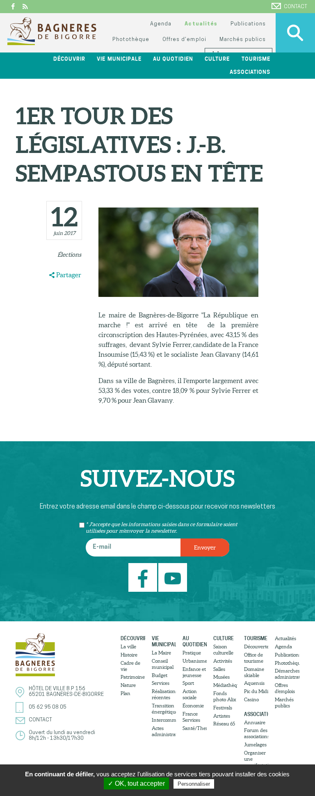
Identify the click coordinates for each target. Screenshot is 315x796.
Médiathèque (225, 685)
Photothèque (130, 39)
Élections (69, 254)
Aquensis (254, 683)
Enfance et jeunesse (194, 672)
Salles (219, 669)
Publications (248, 24)
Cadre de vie (130, 666)
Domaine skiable (254, 672)
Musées (221, 677)
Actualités (201, 24)
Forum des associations (256, 733)
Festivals (222, 707)
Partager (68, 274)
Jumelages (255, 744)
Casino (251, 699)
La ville (128, 646)
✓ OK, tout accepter (136, 783)
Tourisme (255, 638)
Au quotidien (195, 641)
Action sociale (190, 694)
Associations (256, 714)
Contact (295, 6)
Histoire (129, 654)
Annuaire (254, 722)
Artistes (221, 715)
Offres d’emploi (184, 39)
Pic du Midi (256, 691)
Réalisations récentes (164, 694)
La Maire (161, 652)
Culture (223, 638)
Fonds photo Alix (224, 696)
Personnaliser (194, 784)
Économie (193, 705)
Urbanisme (195, 661)
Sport (188, 683)
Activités (222, 661)
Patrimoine (133, 677)
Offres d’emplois (285, 688)
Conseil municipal (162, 664)
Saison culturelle (223, 649)
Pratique (192, 652)
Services (160, 683)
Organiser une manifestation (256, 759)
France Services (191, 717)
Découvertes (256, 646)
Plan (125, 693)
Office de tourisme (253, 658)
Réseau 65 (224, 723)
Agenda (160, 24)
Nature (128, 685)
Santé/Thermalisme (195, 728)
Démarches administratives (287, 674)
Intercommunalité (164, 720)
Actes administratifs (164, 731)
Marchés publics (242, 39)
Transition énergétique (164, 708)
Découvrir (133, 638)
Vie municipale (164, 641)
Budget (159, 675)
